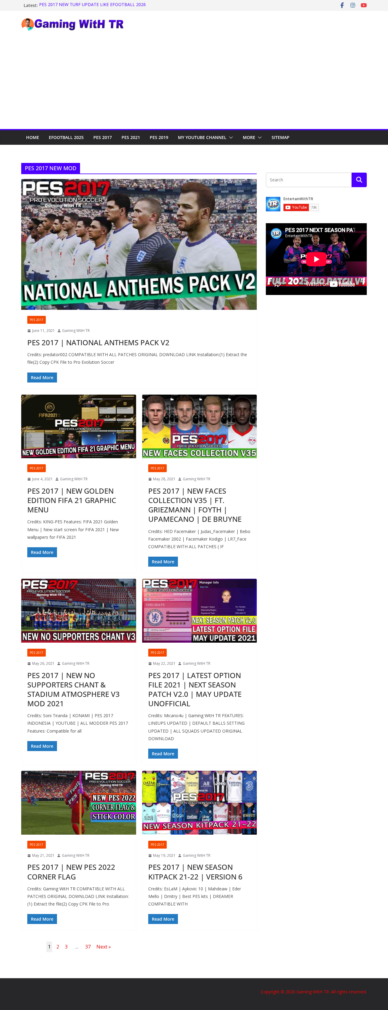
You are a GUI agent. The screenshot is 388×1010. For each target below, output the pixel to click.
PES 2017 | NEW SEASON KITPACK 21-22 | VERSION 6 (195, 871)
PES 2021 (131, 137)
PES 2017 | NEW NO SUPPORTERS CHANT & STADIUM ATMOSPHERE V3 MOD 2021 (73, 689)
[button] (229, 137)
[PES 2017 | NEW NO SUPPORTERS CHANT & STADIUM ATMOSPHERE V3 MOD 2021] (78, 611)
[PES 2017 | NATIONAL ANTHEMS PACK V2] (139, 244)
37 (88, 946)
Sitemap (280, 137)
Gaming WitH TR (76, 330)
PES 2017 (102, 137)
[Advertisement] (194, 83)
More (249, 137)
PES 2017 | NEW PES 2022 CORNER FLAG (71, 871)
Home (32, 137)
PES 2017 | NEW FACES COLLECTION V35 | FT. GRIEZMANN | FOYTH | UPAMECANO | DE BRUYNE (195, 505)
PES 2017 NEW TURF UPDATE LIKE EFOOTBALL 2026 (92, 5)
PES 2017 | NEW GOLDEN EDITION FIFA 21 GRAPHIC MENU (71, 500)
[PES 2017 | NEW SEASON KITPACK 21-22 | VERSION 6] (199, 803)
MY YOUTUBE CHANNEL (202, 137)
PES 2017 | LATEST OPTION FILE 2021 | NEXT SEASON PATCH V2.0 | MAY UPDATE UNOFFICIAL (195, 689)
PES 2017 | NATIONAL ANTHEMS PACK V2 (98, 342)
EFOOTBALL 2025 (66, 137)
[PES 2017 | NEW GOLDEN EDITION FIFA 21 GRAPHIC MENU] (78, 427)
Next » (103, 946)
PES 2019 (159, 137)
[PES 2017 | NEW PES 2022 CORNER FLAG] (78, 803)
